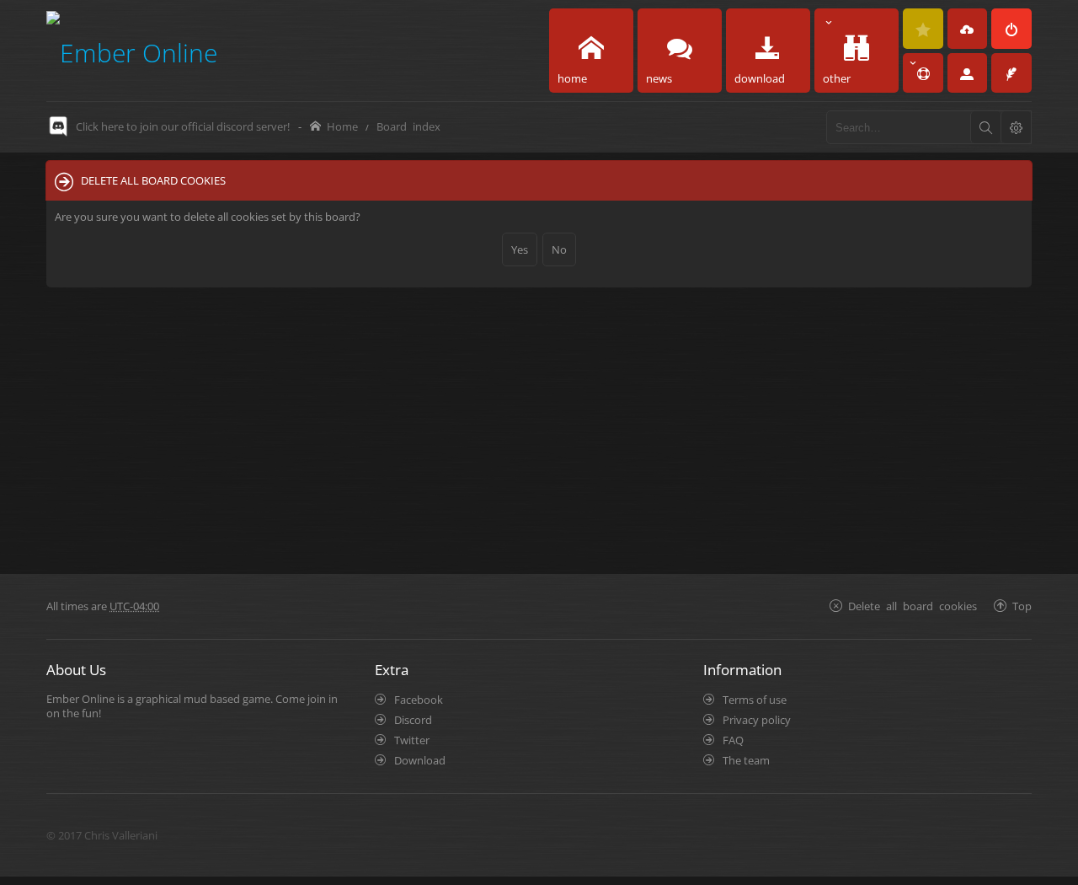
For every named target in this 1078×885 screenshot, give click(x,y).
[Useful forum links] (923, 73)
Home (342, 126)
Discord (413, 719)
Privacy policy (757, 719)
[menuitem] (923, 28)
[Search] (985, 127)
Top (1022, 605)
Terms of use (755, 699)
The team (746, 760)
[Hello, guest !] (967, 73)
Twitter (412, 740)
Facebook (418, 699)
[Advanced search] (1016, 127)
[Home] (131, 50)
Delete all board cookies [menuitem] (912, 605)
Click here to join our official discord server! (183, 126)
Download (420, 760)
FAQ (733, 740)
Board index (408, 126)
